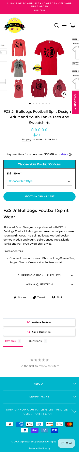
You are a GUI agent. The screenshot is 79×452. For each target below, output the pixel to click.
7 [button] (50, 104)
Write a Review (41, 322)
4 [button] (40, 104)
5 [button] (43, 104)
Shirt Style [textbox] (14, 173)
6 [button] (47, 104)
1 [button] (30, 104)
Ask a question (39, 284)
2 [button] (34, 104)
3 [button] (37, 104)
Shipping (26, 139)
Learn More (39, 396)
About (39, 383)
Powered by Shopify (39, 448)
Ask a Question (41, 332)
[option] (39, 7)
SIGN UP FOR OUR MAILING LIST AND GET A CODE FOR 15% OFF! (39, 411)
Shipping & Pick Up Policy (39, 275)
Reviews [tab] (10, 341)
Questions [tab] (35, 341)
